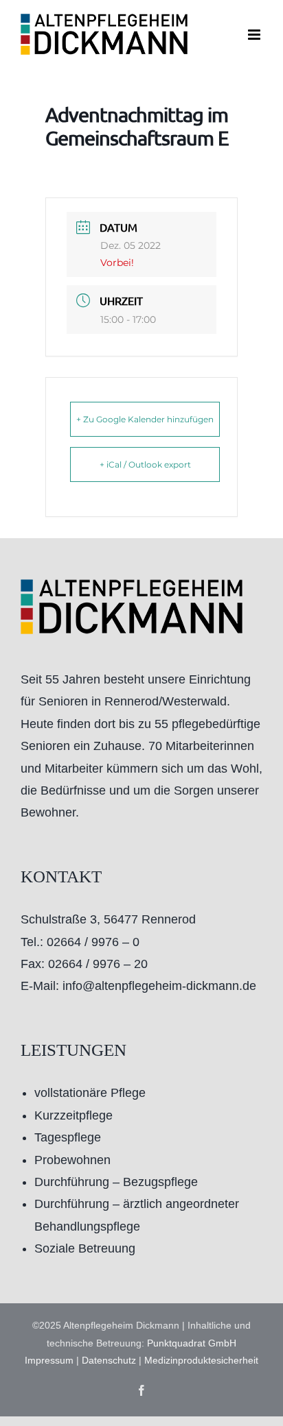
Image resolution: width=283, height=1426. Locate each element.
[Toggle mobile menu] (255, 34)
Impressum (49, 1360)
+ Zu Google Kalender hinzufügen (145, 419)
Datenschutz (109, 1360)
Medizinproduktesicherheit (201, 1360)
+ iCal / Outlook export (145, 464)
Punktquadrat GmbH (191, 1343)
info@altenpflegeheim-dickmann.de (159, 986)
